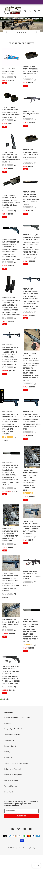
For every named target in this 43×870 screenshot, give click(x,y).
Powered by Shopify (29, 863)
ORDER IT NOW (21, 46)
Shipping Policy (9, 755)
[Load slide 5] (25, 32)
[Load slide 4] (23, 32)
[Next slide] (36, 32)
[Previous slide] (6, 32)
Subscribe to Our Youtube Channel (16, 778)
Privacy (7, 767)
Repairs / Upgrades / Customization (17, 732)
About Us (7, 738)
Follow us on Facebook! (13, 784)
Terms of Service (10, 801)
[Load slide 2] (19, 32)
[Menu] (39, 11)
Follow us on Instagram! (13, 790)
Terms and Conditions (12, 749)
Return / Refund (10, 761)
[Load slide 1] (17, 32)
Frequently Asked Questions (14, 744)
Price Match (8, 807)
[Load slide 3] (21, 32)
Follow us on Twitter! (11, 795)
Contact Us (8, 772)
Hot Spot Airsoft (17, 863)
